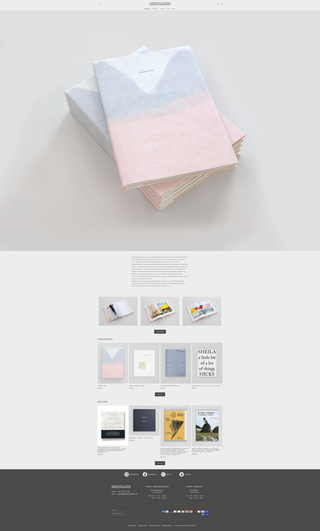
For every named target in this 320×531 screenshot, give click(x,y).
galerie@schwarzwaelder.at (127, 494)
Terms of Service (154, 525)
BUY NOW (160, 331)
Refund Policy (132, 525)
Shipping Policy (167, 525)
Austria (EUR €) (117, 513)
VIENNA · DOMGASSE (194, 486)
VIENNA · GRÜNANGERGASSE (157, 486)
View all (160, 394)
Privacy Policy (142, 525)
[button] (99, 4)
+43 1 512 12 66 (123, 491)
